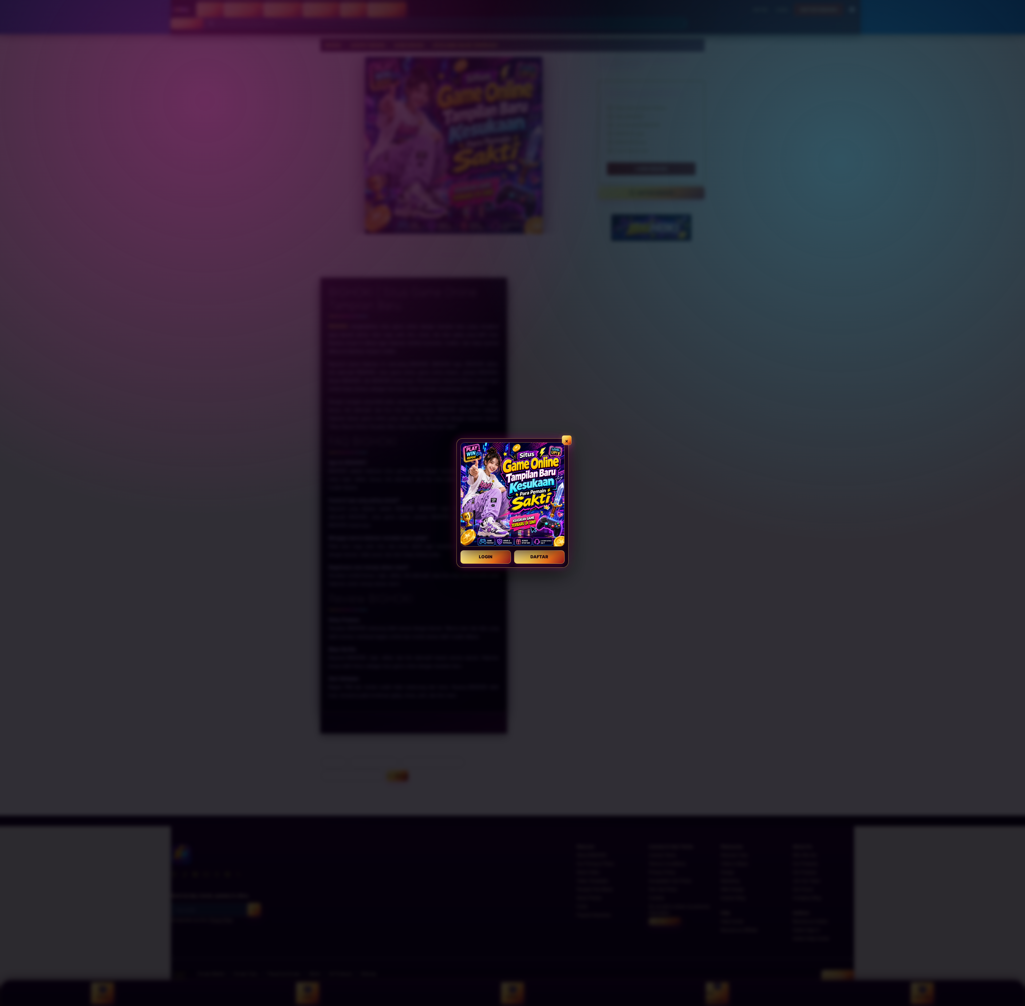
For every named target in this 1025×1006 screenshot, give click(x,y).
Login (485, 556)
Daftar (539, 556)
